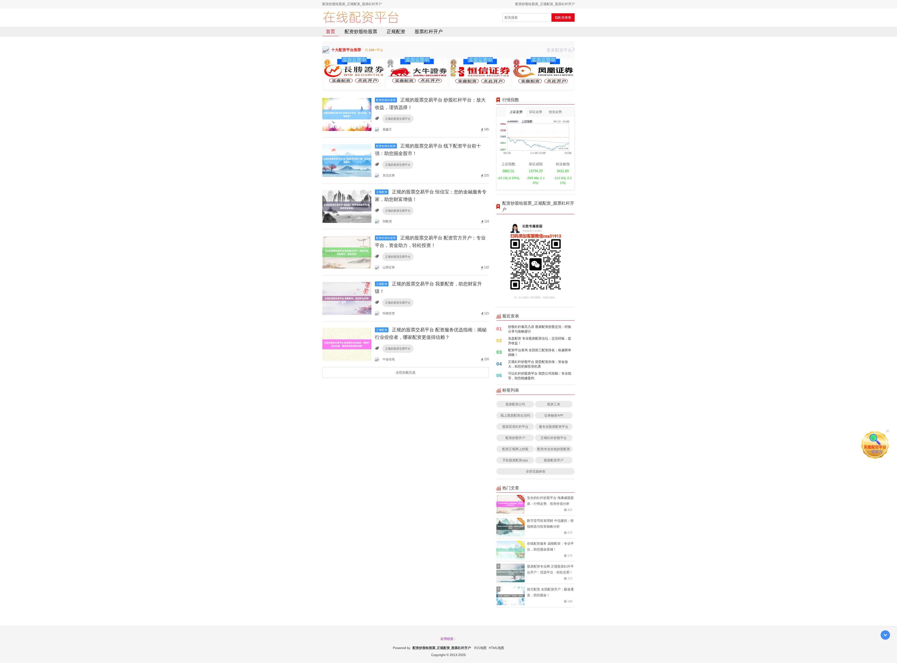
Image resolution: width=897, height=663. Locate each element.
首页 (330, 31)
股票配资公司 (515, 404)
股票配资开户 (553, 460)
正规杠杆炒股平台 (554, 437)
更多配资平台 (559, 50)
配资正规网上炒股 (515, 449)
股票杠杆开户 (429, 31)
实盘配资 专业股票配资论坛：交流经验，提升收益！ (539, 340)
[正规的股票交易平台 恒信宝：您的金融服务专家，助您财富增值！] (346, 206)
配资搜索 (564, 17)
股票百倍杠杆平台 (515, 426)
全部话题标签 (535, 471)
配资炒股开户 (515, 437)
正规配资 (396, 31)
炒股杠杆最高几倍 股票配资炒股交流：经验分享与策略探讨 (539, 328)
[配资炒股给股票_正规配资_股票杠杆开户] (360, 17)
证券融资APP (553, 415)
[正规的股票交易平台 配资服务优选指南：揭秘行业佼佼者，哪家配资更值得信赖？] (346, 344)
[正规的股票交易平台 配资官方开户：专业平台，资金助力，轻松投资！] (346, 252)
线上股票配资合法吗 (515, 415)
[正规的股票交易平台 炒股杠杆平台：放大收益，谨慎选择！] (346, 114)
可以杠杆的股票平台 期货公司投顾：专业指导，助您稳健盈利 (539, 375)
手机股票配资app (515, 460)
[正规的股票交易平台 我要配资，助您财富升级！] (346, 298)
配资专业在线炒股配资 (553, 449)
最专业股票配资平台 (553, 426)
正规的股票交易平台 (397, 119)
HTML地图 (496, 647)
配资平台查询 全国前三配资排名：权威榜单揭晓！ (539, 352)
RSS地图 (480, 647)
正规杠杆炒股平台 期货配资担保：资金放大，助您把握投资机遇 (538, 363)
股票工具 (553, 404)
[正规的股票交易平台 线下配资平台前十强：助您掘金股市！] (346, 160)
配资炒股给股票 (361, 31)
